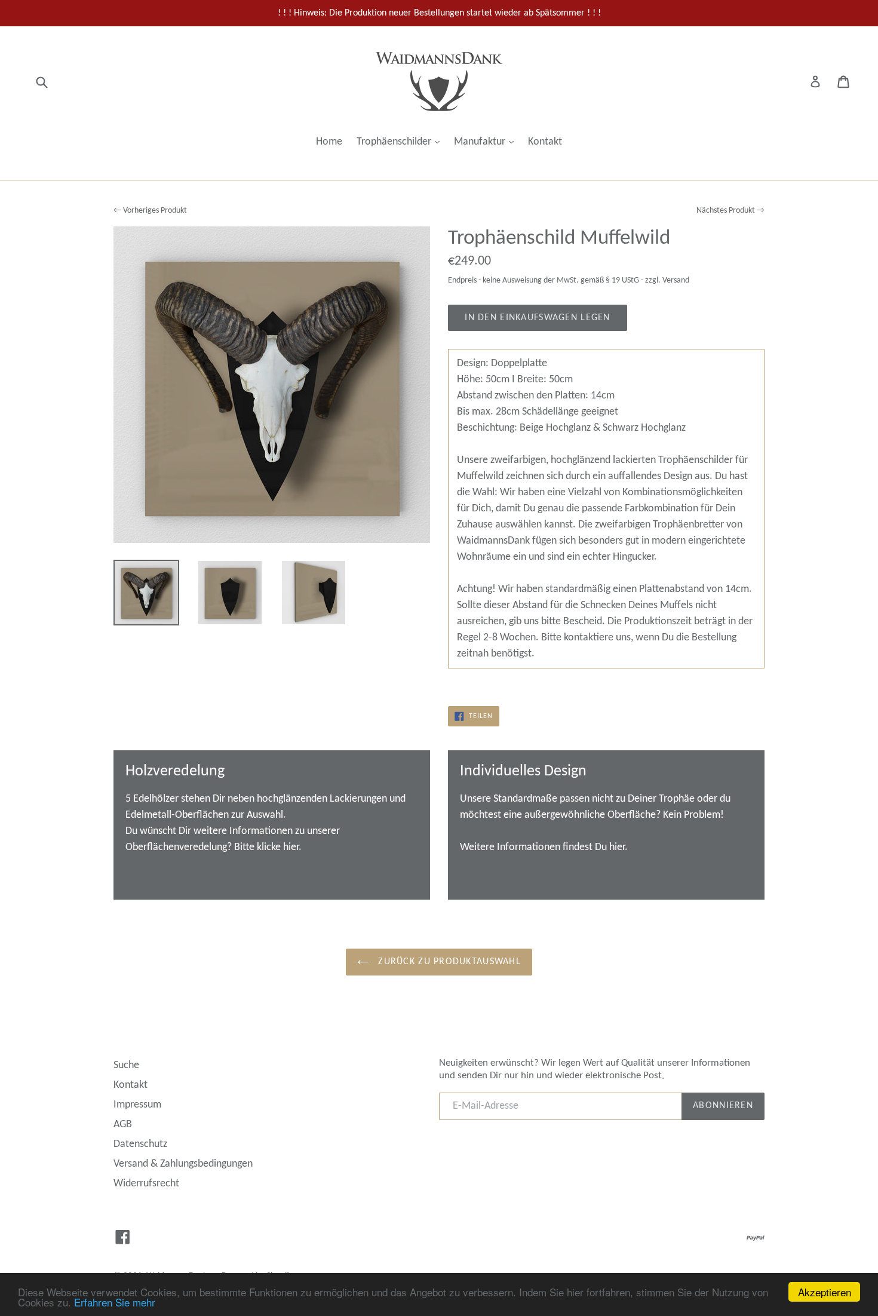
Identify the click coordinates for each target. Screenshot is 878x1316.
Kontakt (545, 142)
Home (329, 142)
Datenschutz (140, 1144)
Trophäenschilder (401, 142)
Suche (126, 1065)
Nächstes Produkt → (730, 210)
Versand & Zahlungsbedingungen (183, 1164)
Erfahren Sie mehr (114, 1301)
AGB (122, 1124)
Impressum (137, 1105)
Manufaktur (487, 142)
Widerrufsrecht (146, 1183)
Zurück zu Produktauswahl (448, 962)
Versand (675, 280)
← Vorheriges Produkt (150, 210)
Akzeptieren (824, 1291)
